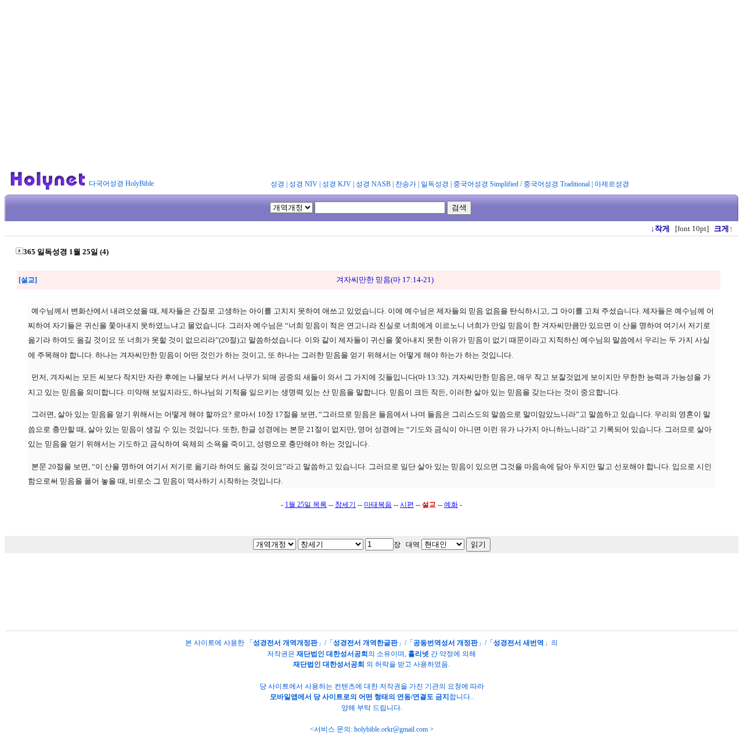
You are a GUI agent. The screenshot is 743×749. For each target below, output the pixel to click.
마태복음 (378, 504)
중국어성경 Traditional (557, 184)
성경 (277, 184)
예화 (451, 504)
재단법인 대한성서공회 (332, 654)
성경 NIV (303, 184)
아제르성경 (611, 184)
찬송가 (405, 184)
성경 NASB (373, 184)
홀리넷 (418, 654)
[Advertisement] (371, 86)
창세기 (345, 504)
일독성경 (435, 184)
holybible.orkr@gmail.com (391, 729)
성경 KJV (336, 184)
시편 (407, 504)
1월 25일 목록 (306, 504)
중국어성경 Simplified (485, 184)
